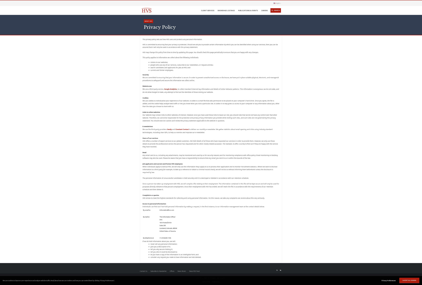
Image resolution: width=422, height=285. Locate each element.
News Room (181, 271)
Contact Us (143, 271)
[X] (277, 270)
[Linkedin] (280, 270)
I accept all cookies (409, 280)
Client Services (207, 10)
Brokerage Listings (226, 10)
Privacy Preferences (389, 280)
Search (277, 10)
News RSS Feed (194, 271)
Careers (264, 10)
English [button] (278, 3)
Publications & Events (248, 10)
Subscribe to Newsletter (158, 271)
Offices (172, 271)
